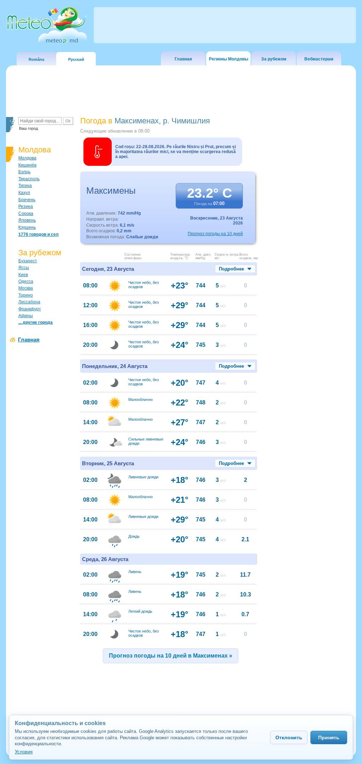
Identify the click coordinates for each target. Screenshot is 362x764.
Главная (183, 59)
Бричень (26, 199)
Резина (25, 206)
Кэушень (27, 227)
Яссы (23, 267)
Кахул (24, 192)
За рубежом (273, 59)
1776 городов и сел (38, 234)
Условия (24, 751)
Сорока (25, 213)
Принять (328, 737)
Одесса (25, 281)
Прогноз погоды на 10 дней (215, 233)
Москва (25, 288)
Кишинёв (27, 165)
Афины (25, 315)
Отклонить (288, 737)
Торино (25, 295)
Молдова (27, 158)
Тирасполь (29, 178)
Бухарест (27, 260)
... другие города (35, 322)
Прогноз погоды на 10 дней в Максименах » (170, 656)
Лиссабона (29, 301)
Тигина (25, 185)
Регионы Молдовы (228, 59)
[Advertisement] (308, 238)
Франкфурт (29, 309)
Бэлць (24, 171)
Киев (23, 274)
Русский (76, 59)
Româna (36, 59)
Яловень (27, 220)
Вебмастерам (318, 59)
